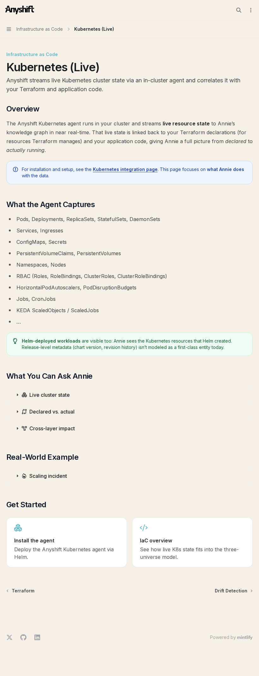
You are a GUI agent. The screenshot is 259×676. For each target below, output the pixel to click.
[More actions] (251, 10)
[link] (66, 542)
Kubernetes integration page (125, 169)
